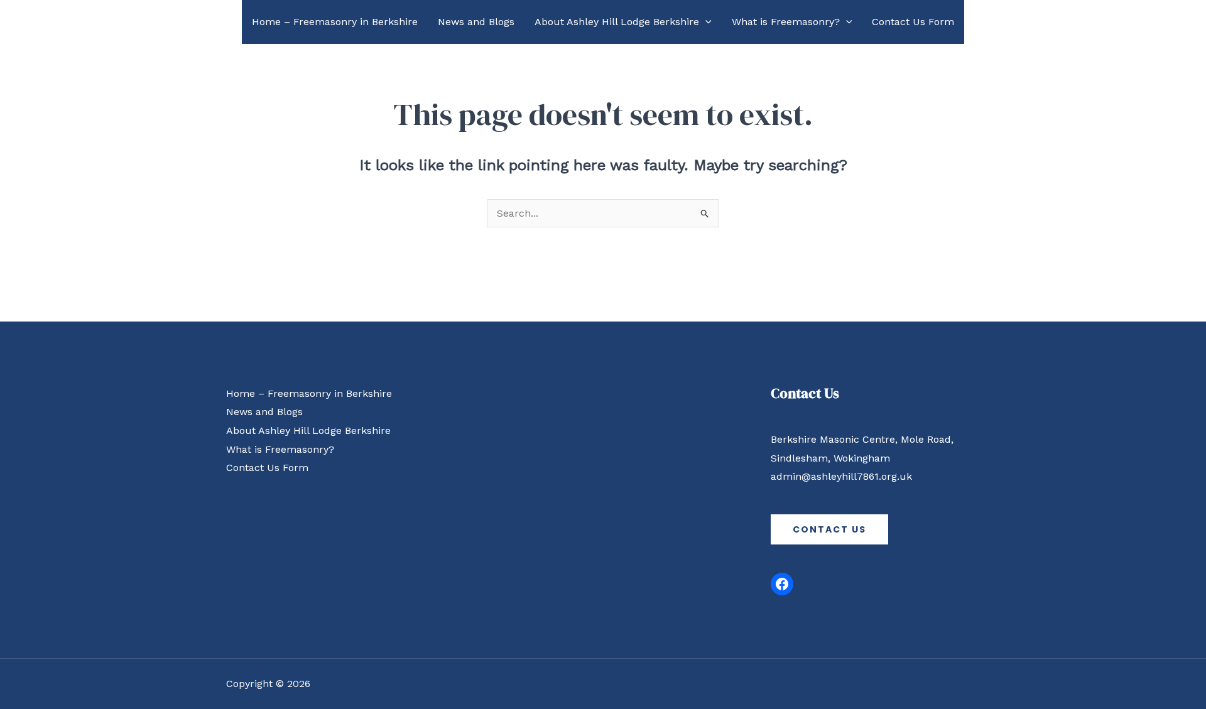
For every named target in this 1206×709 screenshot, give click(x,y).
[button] (705, 22)
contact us (829, 529)
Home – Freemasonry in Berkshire (335, 22)
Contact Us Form (913, 22)
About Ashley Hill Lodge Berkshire (617, 22)
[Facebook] (782, 584)
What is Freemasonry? (786, 22)
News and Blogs (476, 22)
